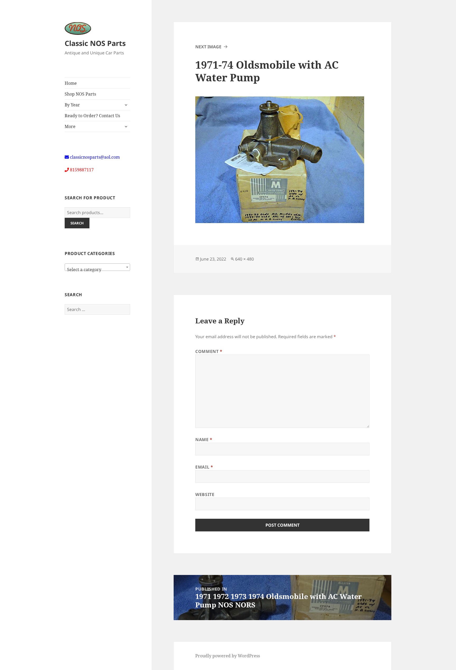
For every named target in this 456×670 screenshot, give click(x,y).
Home (71, 83)
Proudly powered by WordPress (227, 656)
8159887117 (82, 170)
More (70, 126)
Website (204, 494)
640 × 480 (244, 259)
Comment (208, 351)
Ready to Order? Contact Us (92, 116)
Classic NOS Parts (95, 43)
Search (77, 223)
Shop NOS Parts (80, 94)
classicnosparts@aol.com (95, 157)
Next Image (208, 47)
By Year (72, 105)
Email (204, 467)
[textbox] (97, 269)
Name (203, 439)
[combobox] (97, 267)
